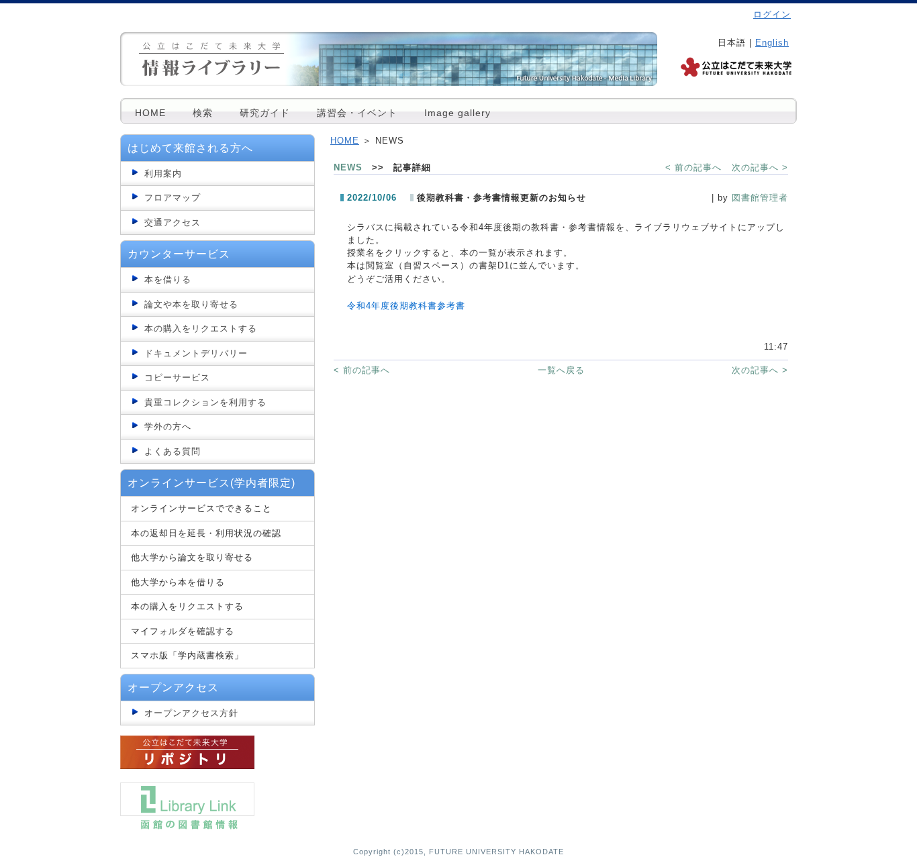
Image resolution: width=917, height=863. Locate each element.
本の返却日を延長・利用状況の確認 (206, 533)
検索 (203, 112)
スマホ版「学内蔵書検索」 (187, 655)
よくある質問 (172, 451)
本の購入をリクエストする (200, 328)
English (772, 43)
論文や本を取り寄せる (191, 304)
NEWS (348, 167)
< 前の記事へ (693, 167)
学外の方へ (167, 426)
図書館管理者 (760, 198)
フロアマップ (172, 198)
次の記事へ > (760, 167)
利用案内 (163, 173)
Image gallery (457, 112)
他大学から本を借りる (178, 582)
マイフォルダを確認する (182, 631)
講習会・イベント (357, 112)
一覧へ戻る (561, 370)
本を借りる (167, 279)
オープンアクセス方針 (191, 713)
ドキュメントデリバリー (196, 353)
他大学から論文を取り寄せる (192, 557)
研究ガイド (265, 112)
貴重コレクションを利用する (205, 402)
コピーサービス (177, 377)
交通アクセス (172, 222)
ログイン (772, 14)
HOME (150, 112)
